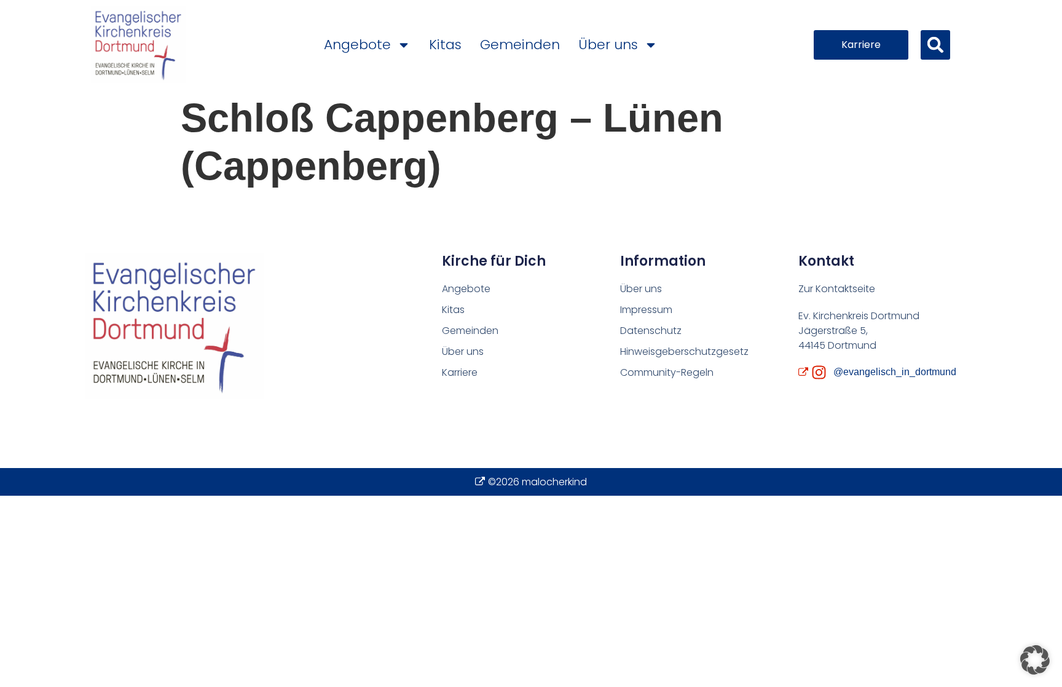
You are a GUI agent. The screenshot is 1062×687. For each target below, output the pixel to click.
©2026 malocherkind (537, 482)
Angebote (357, 44)
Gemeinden (520, 44)
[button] (935, 45)
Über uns (608, 44)
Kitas (445, 44)
